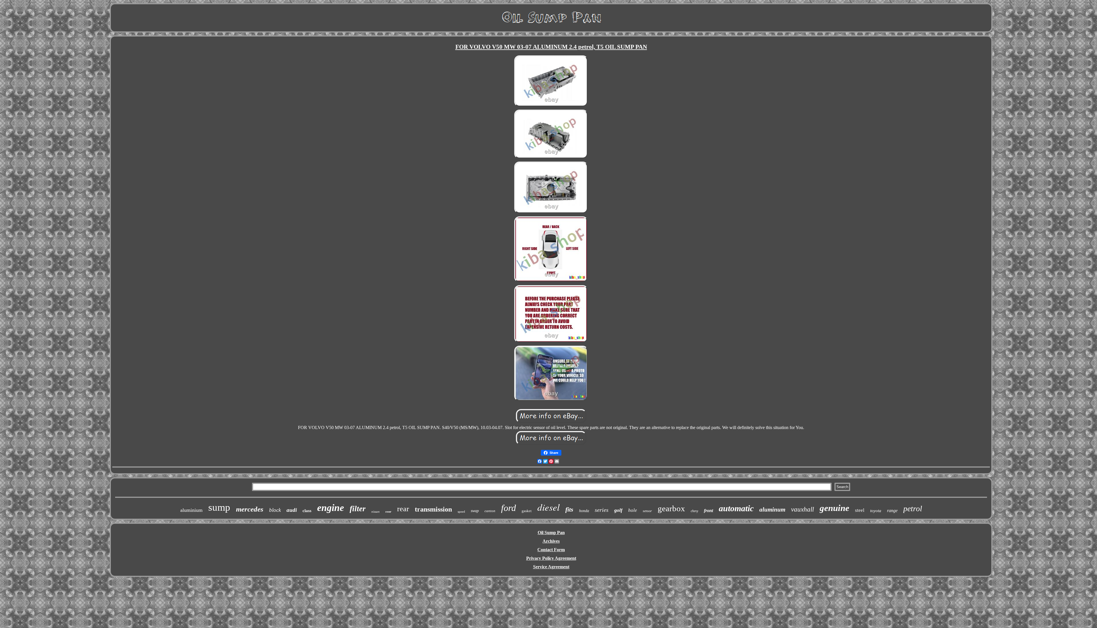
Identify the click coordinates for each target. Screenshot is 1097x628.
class (307, 510)
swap (475, 511)
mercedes (249, 509)
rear (403, 509)
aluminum (772, 509)
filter (358, 508)
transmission (433, 509)
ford (508, 508)
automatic (736, 508)
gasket (527, 511)
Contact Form (551, 549)
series (601, 510)
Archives (551, 541)
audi (292, 510)
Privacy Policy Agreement (551, 558)
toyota (875, 510)
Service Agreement (551, 566)
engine (330, 507)
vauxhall (802, 509)
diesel (548, 507)
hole (632, 510)
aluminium (191, 510)
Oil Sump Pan (551, 532)
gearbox (671, 508)
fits (569, 509)
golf (618, 510)
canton (490, 511)
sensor (647, 511)
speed (461, 511)
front (708, 510)
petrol (912, 508)
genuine (834, 508)
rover (388, 511)
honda (584, 511)
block (275, 510)
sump (219, 507)
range (892, 510)
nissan (375, 511)
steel (859, 510)
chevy (694, 511)
